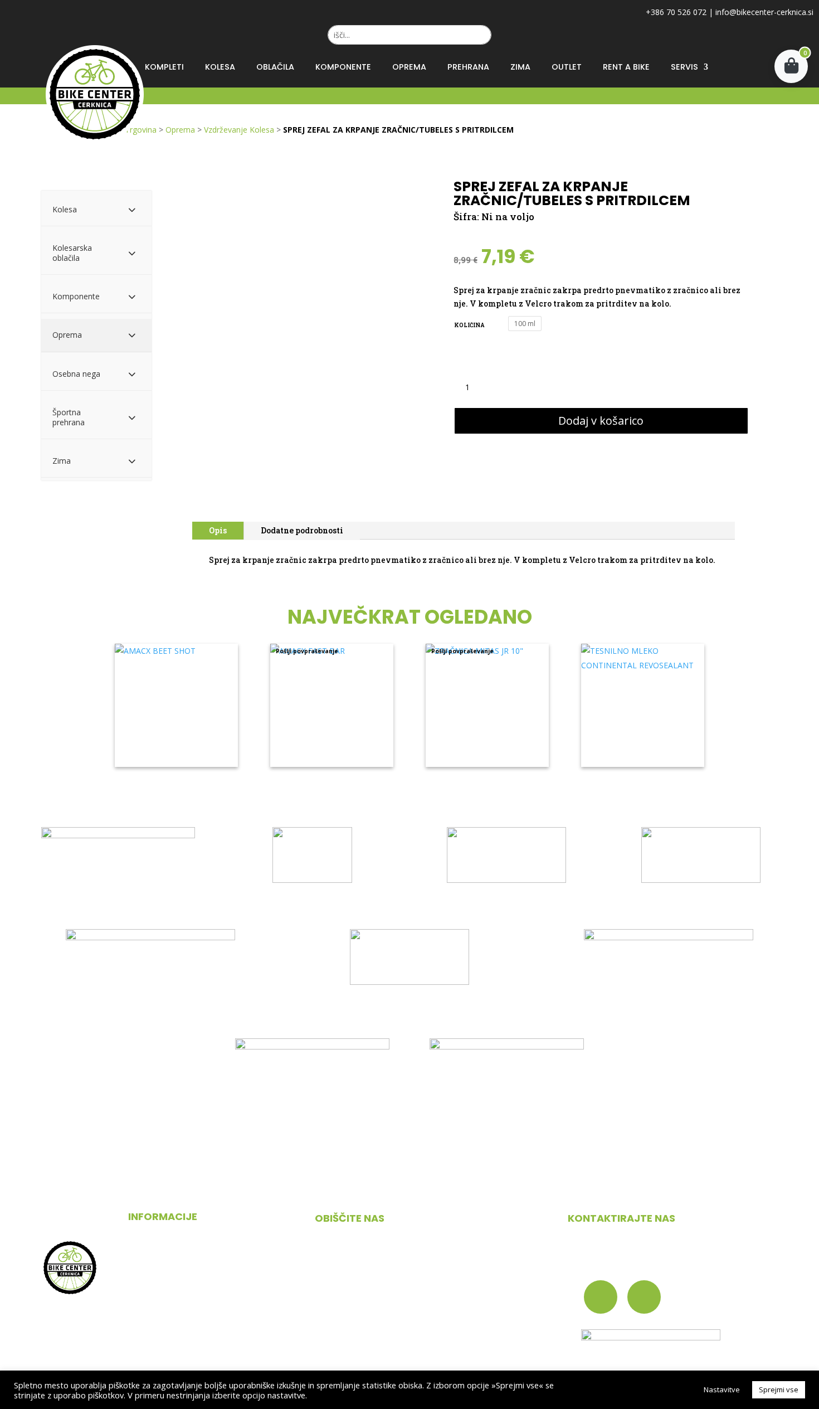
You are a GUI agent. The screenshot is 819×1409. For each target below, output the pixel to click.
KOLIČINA (469, 325)
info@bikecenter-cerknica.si (764, 12)
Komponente (343, 67)
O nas (139, 1255)
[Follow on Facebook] (600, 1297)
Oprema (409, 67)
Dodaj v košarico (601, 420)
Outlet (567, 67)
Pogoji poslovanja (164, 1276)
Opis (218, 530)
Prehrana (468, 67)
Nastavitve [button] (722, 1389)
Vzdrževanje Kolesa (239, 129)
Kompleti (164, 67)
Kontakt (144, 1298)
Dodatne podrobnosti (302, 530)
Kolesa (220, 67)
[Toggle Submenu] (132, 209)
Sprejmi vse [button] (778, 1389)
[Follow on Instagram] (644, 1297)
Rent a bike (626, 67)
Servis (684, 67)
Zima (520, 67)
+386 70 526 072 (676, 12)
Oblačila (275, 67)
